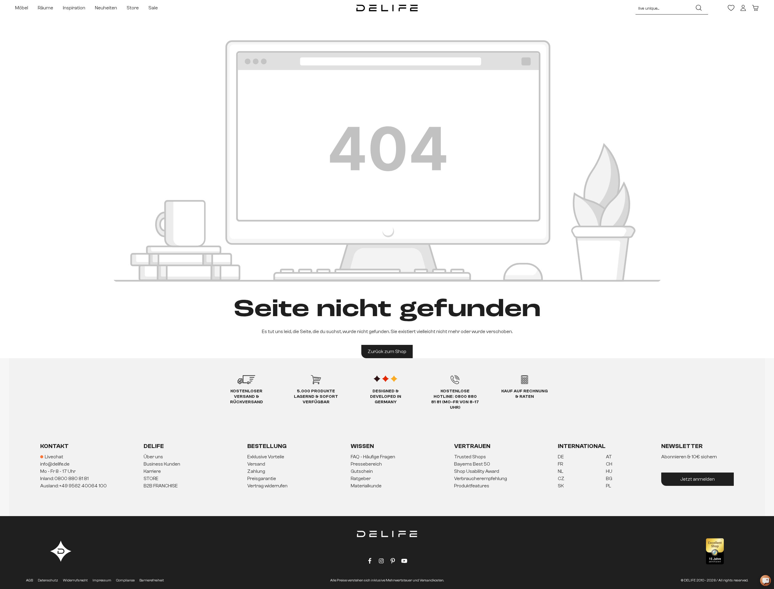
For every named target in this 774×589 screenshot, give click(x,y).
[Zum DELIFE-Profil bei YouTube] (404, 562)
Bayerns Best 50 (472, 464)
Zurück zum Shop (387, 351)
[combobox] (663, 8)
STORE (151, 478)
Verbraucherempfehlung (480, 478)
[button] (387, 471)
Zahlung (256, 471)
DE (561, 457)
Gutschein (362, 471)
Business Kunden (162, 464)
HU (609, 471)
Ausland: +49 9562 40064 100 (73, 486)
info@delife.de (55, 464)
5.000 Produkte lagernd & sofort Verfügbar (316, 396)
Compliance (125, 580)
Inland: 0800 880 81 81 (64, 478)
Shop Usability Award (476, 471)
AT (609, 457)
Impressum (102, 580)
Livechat (54, 457)
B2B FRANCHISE (161, 486)
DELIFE (154, 446)
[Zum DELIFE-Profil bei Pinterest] (392, 562)
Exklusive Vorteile (265, 457)
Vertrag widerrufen (267, 486)
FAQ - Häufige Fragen (373, 457)
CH (609, 464)
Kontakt (54, 446)
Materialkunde (366, 486)
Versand (256, 464)
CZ (561, 478)
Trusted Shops (470, 457)
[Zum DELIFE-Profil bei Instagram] (381, 562)
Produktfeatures (471, 486)
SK (561, 486)
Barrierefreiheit (151, 580)
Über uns (153, 457)
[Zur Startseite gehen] (387, 7)
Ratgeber (361, 478)
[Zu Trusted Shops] (715, 551)
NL (560, 471)
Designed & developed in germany (385, 396)
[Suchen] (698, 8)
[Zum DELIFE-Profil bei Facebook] (369, 562)
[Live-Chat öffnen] (765, 580)
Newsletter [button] (682, 446)
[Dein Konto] (743, 7)
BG (609, 478)
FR (560, 464)
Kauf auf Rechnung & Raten (524, 394)
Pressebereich (366, 464)
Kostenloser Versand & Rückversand (246, 396)
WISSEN (362, 446)
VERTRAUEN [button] (472, 446)
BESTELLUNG (267, 446)
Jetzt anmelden (697, 479)
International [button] (582, 446)
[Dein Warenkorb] (755, 7)
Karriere (152, 471)
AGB (29, 580)
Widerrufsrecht (75, 580)
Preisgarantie (261, 478)
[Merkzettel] (731, 7)
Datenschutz (48, 580)
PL (608, 486)
